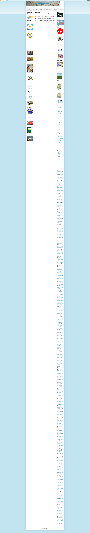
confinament (61, 247)
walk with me (61, 516)
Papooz (58, 437)
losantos (58, 367)
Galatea (58, 296)
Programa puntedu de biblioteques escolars (60, 138)
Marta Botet (61, 386)
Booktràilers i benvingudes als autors (44, 9)
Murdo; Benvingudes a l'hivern (59, 415)
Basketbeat (58, 205)
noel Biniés (62, 424)
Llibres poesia (61, 361)
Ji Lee (60, 320)
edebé (58, 266)
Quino (62, 459)
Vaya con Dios (60, 510)
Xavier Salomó (61, 519)
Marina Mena (59, 383)
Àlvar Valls (59, 186)
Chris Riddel (60, 238)
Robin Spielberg (59, 469)
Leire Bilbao (58, 354)
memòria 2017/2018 (59, 396)
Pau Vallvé (59, 439)
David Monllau (58, 256)
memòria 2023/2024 (61, 398)
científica (61, 240)
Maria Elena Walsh (61, 379)
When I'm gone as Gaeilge (59, 517)
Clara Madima (61, 241)
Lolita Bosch (59, 366)
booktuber (58, 219)
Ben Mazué (60, 206)
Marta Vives (58, 389)
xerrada (60, 520)
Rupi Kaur (61, 475)
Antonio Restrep (58, 196)
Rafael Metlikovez (61, 460)
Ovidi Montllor (62, 434)
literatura (58, 357)
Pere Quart (60, 443)
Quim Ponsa (60, 459)
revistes (61, 466)
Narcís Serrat (58, 420)
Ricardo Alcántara (60, 467)
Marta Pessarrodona (59, 388)
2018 (58, 123)
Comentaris (59, 166)
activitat (62, 174)
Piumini (60, 446)
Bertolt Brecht (61, 208)
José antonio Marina (60, 331)
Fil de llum (61, 290)
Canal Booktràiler (58, 224)
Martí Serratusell (61, 389)
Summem (58, 495)
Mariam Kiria (59, 382)
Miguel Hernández (61, 404)
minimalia (60, 405)
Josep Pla (59, 336)
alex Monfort (61, 183)
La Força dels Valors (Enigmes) (57, 8)
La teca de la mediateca (38, 3)
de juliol (59, 132)
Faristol (62, 287)
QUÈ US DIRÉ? (59, 162)
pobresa (59, 448)
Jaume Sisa (58, 319)
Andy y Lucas (61, 189)
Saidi (57, 476)
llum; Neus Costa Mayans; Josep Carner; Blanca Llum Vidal (60, 364)
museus (61, 417)
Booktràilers (28, 10)
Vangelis (57, 510)
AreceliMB (60, 197)
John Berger (58, 328)
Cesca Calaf (58, 237)
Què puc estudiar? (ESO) (30, 98)
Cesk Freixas (61, 237)
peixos (61, 439)
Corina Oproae (60, 250)
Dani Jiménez (62, 253)
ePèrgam (60, 279)
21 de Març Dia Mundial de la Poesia (60, 140)
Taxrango (58, 497)
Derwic (60, 257)
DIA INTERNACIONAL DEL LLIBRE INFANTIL (60, 261)
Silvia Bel (60, 488)
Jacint (60, 316)
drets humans (61, 265)
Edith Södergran (61, 266)
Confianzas (58, 247)
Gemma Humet (58, 297)
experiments (61, 285)
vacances (61, 507)
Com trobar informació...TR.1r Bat (30, 87)
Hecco (57, 306)
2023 (58, 119)
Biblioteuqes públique (59, 214)
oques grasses (58, 433)
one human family (59, 432)
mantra (58, 373)
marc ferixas (61, 375)
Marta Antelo (58, 386)
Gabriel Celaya (61, 294)
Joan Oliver (61, 325)
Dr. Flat (58, 265)
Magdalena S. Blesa (61, 370)
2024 (58, 118)
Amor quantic (60, 187)
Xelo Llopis (58, 520)
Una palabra (58, 507)
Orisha (59, 434)
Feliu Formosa (61, 288)
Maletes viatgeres (61, 9)
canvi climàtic (58, 225)
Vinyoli (61, 513)
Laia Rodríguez (60, 351)
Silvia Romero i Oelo (60, 489)
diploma (60, 263)
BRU (57, 221)
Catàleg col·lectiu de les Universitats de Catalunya (60, 106)
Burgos (61, 221)
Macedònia (58, 370)
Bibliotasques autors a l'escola (33, 10)
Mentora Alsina (61, 399)
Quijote (57, 459)
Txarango (60, 505)
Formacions (60, 291)
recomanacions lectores (59, 464)
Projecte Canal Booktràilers (30, 8)
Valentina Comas (61, 508)
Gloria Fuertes (59, 301)
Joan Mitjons (58, 325)
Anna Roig (61, 193)
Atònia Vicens (58, 200)
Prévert (58, 456)
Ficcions (59, 290)
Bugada (59, 221)
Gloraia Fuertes (61, 300)
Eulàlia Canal (60, 284)
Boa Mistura (61, 216)
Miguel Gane (58, 404)
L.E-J (59, 341)
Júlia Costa (60, 338)
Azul (62, 202)
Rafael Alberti (58, 460)
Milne (58, 405)
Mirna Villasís (58, 410)
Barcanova (58, 203)
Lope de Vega (62, 366)
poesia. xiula (62, 453)
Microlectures (61, 402)
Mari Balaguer (61, 377)
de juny (59, 133)
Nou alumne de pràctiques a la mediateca (60, 142)
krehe (57, 341)
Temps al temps (61, 497)
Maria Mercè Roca (60, 380)
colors (61, 244)
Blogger (48, 528)
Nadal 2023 (58, 418)
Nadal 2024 (61, 418)
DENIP (57, 257)
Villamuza (59, 513)
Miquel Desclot (61, 407)
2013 (58, 127)
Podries (61, 448)
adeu (57, 175)
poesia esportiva (58, 450)
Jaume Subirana (61, 319)
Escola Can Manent (60, 281)
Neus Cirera (61, 421)
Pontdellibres (48, 8)
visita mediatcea (59, 514)
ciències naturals (58, 240)
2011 (58, 129)
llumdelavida (60, 364)
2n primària (59, 172)
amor (58, 187)
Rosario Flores (59, 473)
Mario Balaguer (61, 383)
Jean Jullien (58, 320)
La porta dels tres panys (61, 348)
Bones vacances (60, 218)
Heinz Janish (60, 306)
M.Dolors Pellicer (59, 369)
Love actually (61, 367)
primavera (61, 456)
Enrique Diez (58, 279)
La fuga (61, 345)
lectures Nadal (60, 353)
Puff (62, 457)
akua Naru (60, 178)
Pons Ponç (58, 454)
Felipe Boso (58, 288)
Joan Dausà (61, 322)
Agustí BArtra (58, 177)
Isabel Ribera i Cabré (60, 313)
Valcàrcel (58, 508)
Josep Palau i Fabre (61, 335)
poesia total (61, 451)
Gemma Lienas (61, 297)
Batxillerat (60, 205)
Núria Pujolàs (58, 429)
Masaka (57, 391)
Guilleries (61, 304)
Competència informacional (40, 8)
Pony (60, 454)
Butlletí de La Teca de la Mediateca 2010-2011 (60, 136)
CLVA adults (61, 243)
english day (58, 278)
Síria (61, 491)
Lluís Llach (58, 363)
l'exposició (61, 342)
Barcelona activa (29, 92)
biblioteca (61, 209)
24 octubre (61, 171)
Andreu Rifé (58, 189)
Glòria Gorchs (62, 301)
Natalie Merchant (61, 420)
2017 (58, 124)
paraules (60, 437)
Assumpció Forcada (60, 199)
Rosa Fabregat (60, 472)
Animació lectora (50, 9)
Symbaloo (61, 495)
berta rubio (58, 208)
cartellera (61, 231)
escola (57, 281)
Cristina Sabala (61, 252)
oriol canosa (61, 433)
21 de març (59, 171)
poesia (60, 449)
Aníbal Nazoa (59, 190)
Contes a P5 (60, 249)
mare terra (58, 377)
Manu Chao (61, 373)
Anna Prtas (59, 193)
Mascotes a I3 (60, 391)
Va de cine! (52, 8)
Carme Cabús (59, 230)
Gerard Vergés (61, 298)
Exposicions (34, 9)
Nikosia (57, 423)
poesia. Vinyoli (59, 453)
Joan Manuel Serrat (59, 323)
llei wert (59, 358)
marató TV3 (58, 375)
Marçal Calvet (58, 376)
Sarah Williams (61, 481)
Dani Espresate (58, 253)
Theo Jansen (60, 501)
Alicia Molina (60, 184)
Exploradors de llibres (56, 9)
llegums (57, 358)
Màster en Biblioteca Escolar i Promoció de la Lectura (60, 392)
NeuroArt (58, 421)
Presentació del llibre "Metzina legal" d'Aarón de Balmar (60, 151)
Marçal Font (61, 376)
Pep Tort (60, 440)
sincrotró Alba (58, 491)
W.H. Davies (59, 516)
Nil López (60, 423)
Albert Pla (60, 180)
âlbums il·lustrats (61, 181)
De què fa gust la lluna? (60, 111)
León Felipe (61, 354)
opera (61, 432)
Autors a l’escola (59, 202)
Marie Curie (61, 382)
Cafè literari (58, 222)
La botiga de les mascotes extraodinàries (60, 344)
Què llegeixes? (59, 113)
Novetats (45, 8)
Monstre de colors (60, 411)
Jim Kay (62, 320)
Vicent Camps (62, 511)
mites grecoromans (61, 410)
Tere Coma (58, 498)
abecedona (60, 174)
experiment (59, 285)
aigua (60, 177)
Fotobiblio (37, 9)
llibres (58, 360)
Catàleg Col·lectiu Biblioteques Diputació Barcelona (60, 107)
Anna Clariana (61, 191)
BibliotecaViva (59, 153)
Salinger (59, 476)
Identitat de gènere (60, 310)
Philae (57, 445)
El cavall (59, 268)
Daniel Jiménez (58, 254)
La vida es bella (61, 350)
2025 (58, 117)
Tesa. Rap (59, 500)
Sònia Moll (61, 494)
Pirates (58, 446)
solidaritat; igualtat (58, 492)
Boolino (58, 110)
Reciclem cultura (60, 463)
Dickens (57, 263)
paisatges (60, 436)
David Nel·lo (61, 256)
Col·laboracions (59, 244)
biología (58, 215)
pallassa (62, 436)
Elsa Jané (60, 276)
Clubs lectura (59, 243)
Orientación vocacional (30, 97)
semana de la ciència (59, 483)
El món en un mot (59, 69)
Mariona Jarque (60, 385)
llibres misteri (58, 361)
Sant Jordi (61, 479)
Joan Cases (58, 322)
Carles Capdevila (61, 227)
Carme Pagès (62, 230)
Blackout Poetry (58, 216)
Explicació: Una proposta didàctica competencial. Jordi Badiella (30, 117)
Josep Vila (61, 336)
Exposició (58, 287)
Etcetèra (57, 284)
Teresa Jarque (61, 499)
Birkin (60, 215)
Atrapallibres (61, 200)
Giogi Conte (59, 300)
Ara (57, 197)
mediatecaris (61, 395)
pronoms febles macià (59, 457)
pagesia (57, 436)
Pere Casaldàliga (60, 442)
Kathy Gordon (61, 339)
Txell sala (62, 505)
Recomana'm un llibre (60, 114)
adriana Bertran (60, 175)
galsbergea (61, 296)
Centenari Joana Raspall (47, 10)
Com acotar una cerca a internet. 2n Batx (30, 88)
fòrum (61, 291)
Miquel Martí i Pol (60, 408)
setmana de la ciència (59, 485)
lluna (62, 364)
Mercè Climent (60, 401)
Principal (35, 8)
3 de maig (61, 172)
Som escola (62, 492)
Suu (59, 495)
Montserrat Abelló (60, 412)
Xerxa (62, 520)
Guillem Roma (59, 304)
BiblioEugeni (59, 150)
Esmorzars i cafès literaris (41, 10)
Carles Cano (58, 227)
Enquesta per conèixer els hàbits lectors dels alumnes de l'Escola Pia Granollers (60, 102)
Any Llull (61, 196)
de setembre (59, 131)
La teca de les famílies (29, 9)
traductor (60, 504)
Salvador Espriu (61, 478)
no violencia (58, 424)
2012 (58, 128)
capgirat (60, 225)
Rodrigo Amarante (60, 470)
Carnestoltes (58, 231)
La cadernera (61, 344)
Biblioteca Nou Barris (60, 211)
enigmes (60, 278)
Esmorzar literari (58, 282)
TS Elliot (57, 505)
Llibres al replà (61, 360)
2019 (58, 122)
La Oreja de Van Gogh (59, 347)
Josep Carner (60, 332)
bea (62, 205)
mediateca (58, 395)
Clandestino (58, 241)
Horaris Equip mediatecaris (54, 10)
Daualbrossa (62, 254)
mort (58, 414)
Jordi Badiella (58, 329)
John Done (61, 328)
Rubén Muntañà (58, 475)
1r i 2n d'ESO (62, 170)
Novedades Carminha (60, 426)
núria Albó (61, 427)
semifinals (62, 483)
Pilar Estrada (60, 445)
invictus (57, 312)
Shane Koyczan (60, 486)
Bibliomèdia (58, 209)
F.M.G (60, 287)
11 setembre (59, 170)
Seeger (60, 482)
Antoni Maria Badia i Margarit (59, 194)
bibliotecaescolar (61, 212)
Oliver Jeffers (60, 430)
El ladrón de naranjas (60, 269)
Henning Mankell (60, 307)
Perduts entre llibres (59, 70)
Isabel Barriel (60, 312)
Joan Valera (60, 326)
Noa (60, 424)
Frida (59, 294)
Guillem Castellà (61, 303)
